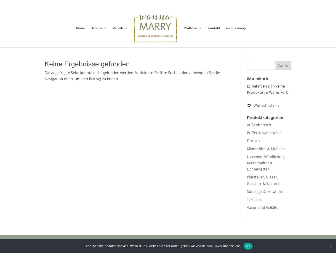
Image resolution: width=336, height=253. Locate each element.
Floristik (253, 140)
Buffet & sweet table (264, 132)
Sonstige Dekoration (264, 191)
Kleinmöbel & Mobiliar (266, 148)
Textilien (254, 199)
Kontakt (214, 28)
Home (80, 28)
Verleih (118, 28)
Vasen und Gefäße (262, 207)
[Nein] (330, 246)
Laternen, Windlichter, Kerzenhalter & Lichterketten (266, 163)
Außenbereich (259, 124)
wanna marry (236, 28)
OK (248, 246)
